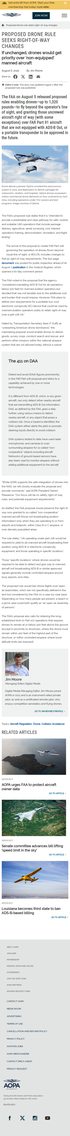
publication (19, 267)
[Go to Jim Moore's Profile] (17, 675)
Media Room (14, 1008)
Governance (13, 972)
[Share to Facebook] (15, 77)
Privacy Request (17, 1069)
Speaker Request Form (18, 991)
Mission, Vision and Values (20, 966)
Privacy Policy (16, 1039)
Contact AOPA (15, 1001)
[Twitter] (22, 1118)
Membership (13, 960)
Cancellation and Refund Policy (27, 1031)
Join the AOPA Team (16, 979)
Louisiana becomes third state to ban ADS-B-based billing (31, 911)
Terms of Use (15, 1023)
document (8, 263)
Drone (36, 723)
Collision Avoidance (53, 723)
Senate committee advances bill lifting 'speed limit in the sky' (32, 848)
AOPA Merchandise (18, 1054)
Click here (42, 7)
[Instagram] (35, 1118)
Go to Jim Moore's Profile (49, 711)
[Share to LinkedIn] (31, 77)
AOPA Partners (14, 985)
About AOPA (12, 947)
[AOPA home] (11, 16)
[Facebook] (9, 1118)
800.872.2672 (9, 1104)
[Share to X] (23, 77)
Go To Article (56, 793)
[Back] (4, 25)
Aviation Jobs (15, 1046)
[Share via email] (38, 77)
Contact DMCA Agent (19, 1061)
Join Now (41, 15)
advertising (14, 1016)
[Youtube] (47, 1118)
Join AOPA (11, 953)
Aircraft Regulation (21, 723)
